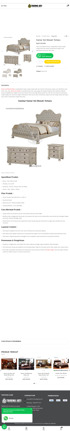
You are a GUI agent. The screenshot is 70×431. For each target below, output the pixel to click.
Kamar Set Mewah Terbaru (8, 89)
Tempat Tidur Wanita (60, 373)
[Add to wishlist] (14, 358)
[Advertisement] (35, 21)
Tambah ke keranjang (52, 61)
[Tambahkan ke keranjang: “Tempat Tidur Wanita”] (66, 361)
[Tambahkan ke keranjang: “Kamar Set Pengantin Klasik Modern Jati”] (49, 361)
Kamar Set (54, 36)
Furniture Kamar (46, 36)
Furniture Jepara (50, 250)
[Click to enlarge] (4, 64)
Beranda (38, 36)
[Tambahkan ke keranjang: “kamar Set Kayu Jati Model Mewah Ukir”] (14, 361)
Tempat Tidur (64, 375)
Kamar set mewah (15, 91)
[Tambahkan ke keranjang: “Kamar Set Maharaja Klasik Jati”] (31, 361)
